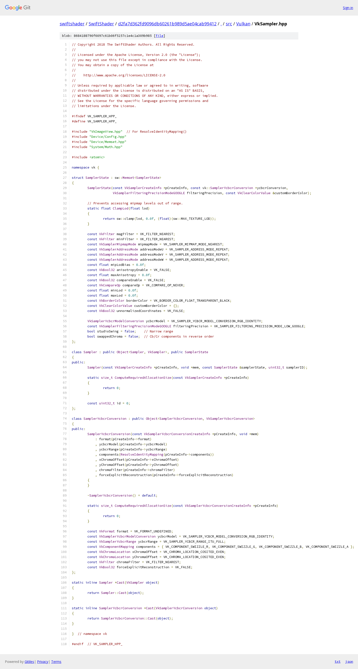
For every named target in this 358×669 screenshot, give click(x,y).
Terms (56, 661)
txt (337, 661)
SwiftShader (101, 24)
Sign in (348, 7)
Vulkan (243, 24)
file (159, 36)
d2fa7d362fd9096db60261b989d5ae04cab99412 (167, 24)
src (229, 24)
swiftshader (72, 24)
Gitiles (29, 661)
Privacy (42, 661)
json (349, 661)
